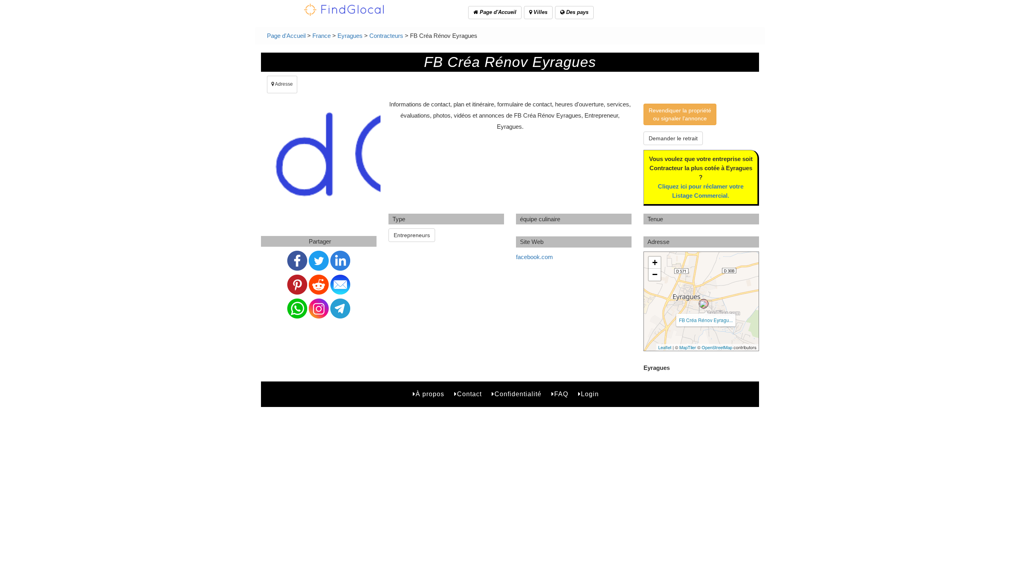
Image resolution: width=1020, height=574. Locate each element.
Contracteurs (386, 35)
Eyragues (350, 35)
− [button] (654, 274)
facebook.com (534, 257)
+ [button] (654, 262)
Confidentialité (517, 394)
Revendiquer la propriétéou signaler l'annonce (680, 114)
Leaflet (664, 347)
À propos (430, 394)
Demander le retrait (673, 138)
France (321, 35)
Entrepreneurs (412, 235)
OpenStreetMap (717, 347)
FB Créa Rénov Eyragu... (706, 319)
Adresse (283, 84)
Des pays (576, 12)
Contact (469, 394)
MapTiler (687, 347)
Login (590, 394)
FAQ (561, 394)
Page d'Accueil (497, 12)
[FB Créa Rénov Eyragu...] (703, 304)
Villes (539, 12)
